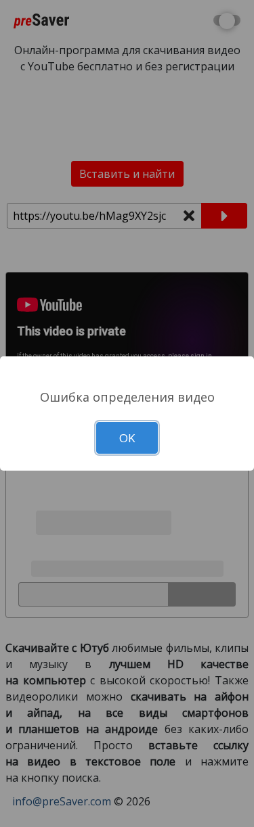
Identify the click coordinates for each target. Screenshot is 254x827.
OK (127, 438)
